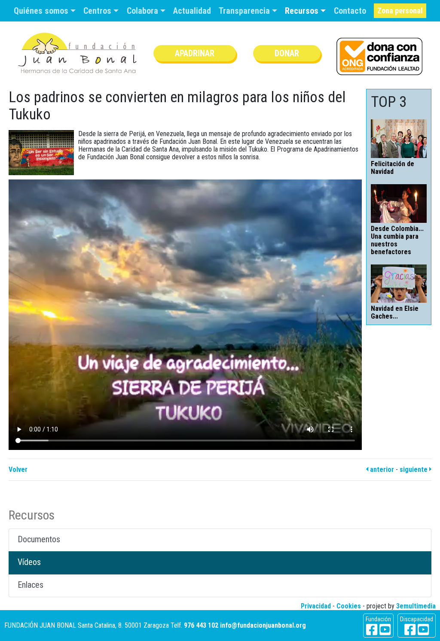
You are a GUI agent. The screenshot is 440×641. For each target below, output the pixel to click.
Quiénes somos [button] (42, 11)
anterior (381, 469)
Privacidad (316, 606)
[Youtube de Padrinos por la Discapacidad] (423, 629)
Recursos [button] (303, 11)
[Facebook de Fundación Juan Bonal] (371, 629)
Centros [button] (98, 11)
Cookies (348, 606)
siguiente (414, 469)
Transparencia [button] (245, 11)
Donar (287, 53)
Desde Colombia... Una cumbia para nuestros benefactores (397, 240)
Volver (18, 469)
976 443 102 (201, 625)
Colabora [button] (143, 11)
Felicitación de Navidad (392, 168)
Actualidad (192, 11)
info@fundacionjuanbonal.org (263, 625)
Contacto (350, 11)
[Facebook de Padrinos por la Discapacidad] (410, 629)
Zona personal (400, 10)
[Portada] (77, 53)
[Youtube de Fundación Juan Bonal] (385, 629)
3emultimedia (416, 606)
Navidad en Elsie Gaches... (395, 312)
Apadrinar (194, 53)
